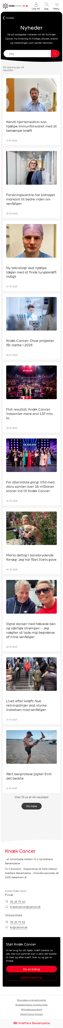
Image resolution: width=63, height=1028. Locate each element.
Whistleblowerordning (31, 1009)
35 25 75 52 (17, 922)
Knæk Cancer (20, 851)
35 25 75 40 (17, 901)
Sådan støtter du (31, 977)
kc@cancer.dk (19, 927)
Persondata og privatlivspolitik (31, 1000)
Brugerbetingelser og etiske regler (31, 1005)
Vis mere (31, 806)
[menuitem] (36, 6)
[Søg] (55, 53)
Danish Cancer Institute (31, 1014)
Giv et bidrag (31, 969)
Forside (10, 17)
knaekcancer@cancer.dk (25, 906)
